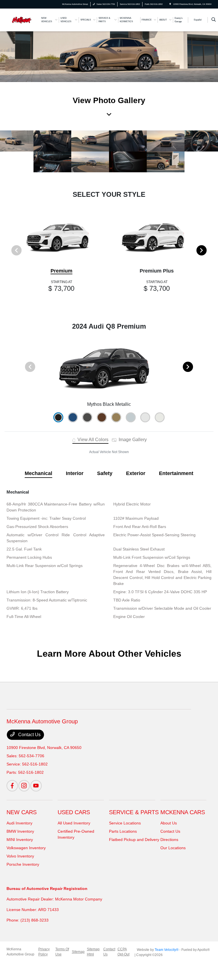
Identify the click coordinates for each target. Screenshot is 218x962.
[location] (170, 4)
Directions (169, 839)
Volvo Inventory (20, 856)
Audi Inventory (19, 823)
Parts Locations (123, 831)
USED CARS (74, 812)
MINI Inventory (20, 839)
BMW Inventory (20, 831)
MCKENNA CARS (182, 812)
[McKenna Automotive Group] (22, 19)
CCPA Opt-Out (123, 951)
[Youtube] (36, 785)
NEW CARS (22, 812)
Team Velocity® (167, 950)
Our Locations (173, 848)
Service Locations (125, 823)
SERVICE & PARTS (134, 812)
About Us (168, 823)
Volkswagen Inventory (26, 848)
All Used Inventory (74, 823)
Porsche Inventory (23, 864)
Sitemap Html (93, 951)
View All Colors (92, 439)
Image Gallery (132, 439)
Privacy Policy (44, 951)
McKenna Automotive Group (20, 951)
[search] (213, 20)
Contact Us (29, 734)
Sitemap (78, 952)
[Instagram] (24, 785)
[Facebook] (12, 785)
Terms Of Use (62, 951)
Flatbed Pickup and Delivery (134, 839)
